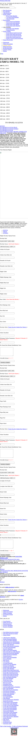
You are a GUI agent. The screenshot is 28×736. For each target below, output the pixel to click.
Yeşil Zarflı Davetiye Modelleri (10, 716)
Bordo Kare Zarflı (7, 680)
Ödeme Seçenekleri (8, 44)
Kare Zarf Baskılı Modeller (9, 677)
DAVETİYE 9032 (14, 559)
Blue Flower (6, 660)
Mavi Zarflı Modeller (8, 688)
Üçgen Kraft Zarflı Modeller (13, 25)
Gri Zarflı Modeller (8, 663)
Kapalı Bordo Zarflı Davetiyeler (14, 32)
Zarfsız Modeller (7, 718)
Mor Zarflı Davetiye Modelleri (10, 689)
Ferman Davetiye (10, 30)
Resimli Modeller (7, 695)
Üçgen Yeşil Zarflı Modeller (10, 708)
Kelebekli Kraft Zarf (8, 685)
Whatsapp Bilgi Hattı (5, 0)
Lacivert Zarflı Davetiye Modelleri (11, 687)
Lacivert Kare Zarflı (8, 681)
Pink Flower (6, 719)
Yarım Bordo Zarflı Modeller (10, 712)
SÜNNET (5, 233)
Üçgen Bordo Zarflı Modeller (10, 702)
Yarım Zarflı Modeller (8, 711)
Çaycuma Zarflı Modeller (12, 17)
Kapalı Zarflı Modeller (8, 668)
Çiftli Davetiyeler (7, 13)
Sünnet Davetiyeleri (8, 40)
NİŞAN (5, 231)
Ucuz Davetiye (6, 621)
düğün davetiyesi (9, 587)
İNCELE (2, 569)
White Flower (6, 720)
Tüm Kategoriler (10, 18)
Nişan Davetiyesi (7, 624)
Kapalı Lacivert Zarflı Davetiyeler (14, 38)
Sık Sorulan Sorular (8, 614)
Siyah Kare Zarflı (7, 722)
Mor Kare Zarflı (7, 682)
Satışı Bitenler (6, 698)
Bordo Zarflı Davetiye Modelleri (11, 646)
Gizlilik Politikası (14, 727)
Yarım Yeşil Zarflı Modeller (9, 715)
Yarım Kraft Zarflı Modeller (13, 23)
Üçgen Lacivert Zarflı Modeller (11, 705)
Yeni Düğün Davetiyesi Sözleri (10, 632)
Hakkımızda (6, 42)
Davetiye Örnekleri (8, 627)
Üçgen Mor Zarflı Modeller (10, 706)
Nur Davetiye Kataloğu (9, 691)
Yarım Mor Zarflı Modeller (9, 713)
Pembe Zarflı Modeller (8, 694)
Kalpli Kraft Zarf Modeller (9, 664)
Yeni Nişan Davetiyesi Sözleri (10, 633)
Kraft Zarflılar (6, 20)
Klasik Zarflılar (7, 14)
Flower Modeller (7, 658)
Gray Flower (6, 661)
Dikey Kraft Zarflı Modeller (10, 650)
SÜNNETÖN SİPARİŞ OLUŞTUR (9, 129)
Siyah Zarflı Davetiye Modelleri (11, 699)
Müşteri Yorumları (7, 46)
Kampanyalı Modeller (8, 666)
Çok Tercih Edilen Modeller (10, 640)
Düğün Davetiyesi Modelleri (10, 654)
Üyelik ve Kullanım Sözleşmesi (20, 726)
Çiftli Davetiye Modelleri (9, 637)
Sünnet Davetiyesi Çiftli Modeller (11, 642)
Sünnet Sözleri (6, 635)
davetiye (21, 599)
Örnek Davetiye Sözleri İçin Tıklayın (17, 327)
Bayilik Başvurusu (7, 48)
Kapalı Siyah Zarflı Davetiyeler (14, 35)
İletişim (5, 51)
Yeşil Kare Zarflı (7, 723)
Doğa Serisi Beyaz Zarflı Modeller (11, 651)
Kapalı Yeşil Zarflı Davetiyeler (13, 34)
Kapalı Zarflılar (7, 31)
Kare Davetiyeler (7, 10)
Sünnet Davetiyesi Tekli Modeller (11, 643)
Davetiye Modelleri (8, 625)
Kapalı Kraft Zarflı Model (12, 24)
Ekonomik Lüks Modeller (12, 28)
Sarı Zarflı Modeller (8, 696)
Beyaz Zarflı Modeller (11, 16)
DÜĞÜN (5, 230)
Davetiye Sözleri (7, 49)
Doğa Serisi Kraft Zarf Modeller (11, 653)
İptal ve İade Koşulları (5, 726)
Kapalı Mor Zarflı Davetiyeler (13, 37)
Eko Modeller (6, 11)
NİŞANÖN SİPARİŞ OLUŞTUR (8, 128)
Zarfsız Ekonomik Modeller (10, 639)
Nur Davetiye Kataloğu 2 (9, 692)
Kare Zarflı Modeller (8, 678)
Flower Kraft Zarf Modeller (13, 21)
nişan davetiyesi (12, 591)
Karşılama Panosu (7, 684)
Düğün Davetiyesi (7, 622)
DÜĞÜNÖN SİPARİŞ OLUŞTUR (6, 126)
